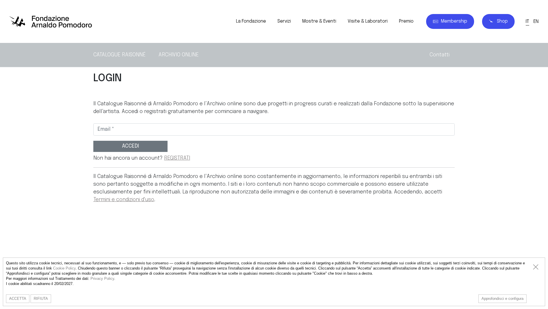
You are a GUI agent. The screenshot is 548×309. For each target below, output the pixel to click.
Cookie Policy (64, 268)
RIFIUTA (41, 298)
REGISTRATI (177, 158)
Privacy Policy (102, 278)
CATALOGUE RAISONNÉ (119, 55)
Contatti (440, 55)
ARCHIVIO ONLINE (178, 55)
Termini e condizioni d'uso (123, 199)
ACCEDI (130, 146)
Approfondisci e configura (502, 298)
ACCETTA (17, 298)
